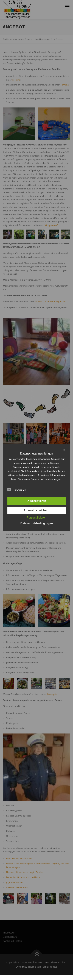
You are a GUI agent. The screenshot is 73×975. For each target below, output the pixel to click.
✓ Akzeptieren (36, 500)
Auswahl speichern (36, 510)
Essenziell (19, 490)
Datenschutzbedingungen (36, 523)
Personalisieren (36, 517)
